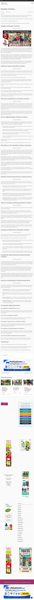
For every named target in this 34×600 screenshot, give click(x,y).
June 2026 (19, 507)
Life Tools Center (25, 423)
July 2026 (19, 505)
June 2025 (19, 513)
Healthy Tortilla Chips (5, 372)
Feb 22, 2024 (3, 392)
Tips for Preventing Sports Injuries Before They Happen (28, 389)
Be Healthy (2, 13)
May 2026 (19, 509)
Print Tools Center (25, 418)
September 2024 (20, 522)
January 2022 (20, 537)
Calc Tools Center (25, 411)
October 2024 (20, 520)
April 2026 (19, 511)
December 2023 (20, 528)
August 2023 (20, 533)
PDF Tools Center (25, 416)
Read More (3, 394)
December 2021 (20, 539)
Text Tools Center (25, 409)
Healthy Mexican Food (28, 372)
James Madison (5, 355)
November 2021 (20, 541)
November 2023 (20, 530)
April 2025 (19, 517)
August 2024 (20, 524)
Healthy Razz (4, 3)
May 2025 (19, 515)
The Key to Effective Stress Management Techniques (5, 389)
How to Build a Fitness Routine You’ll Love (16, 388)
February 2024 (20, 526)
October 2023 (20, 532)
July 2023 (19, 535)
